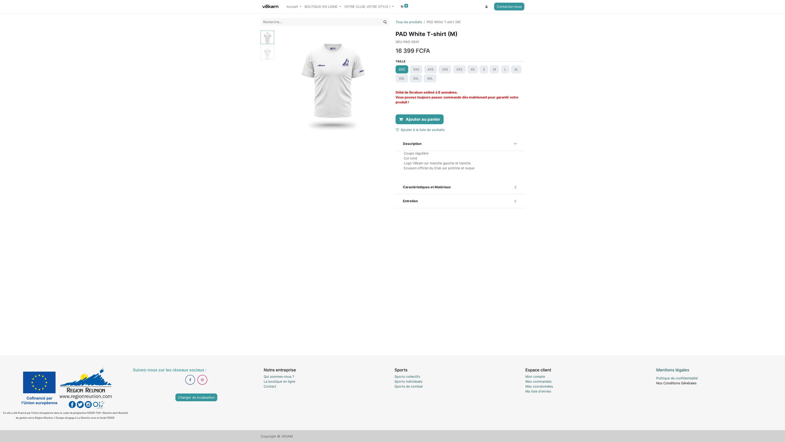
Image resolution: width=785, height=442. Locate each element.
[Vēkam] (270, 6)
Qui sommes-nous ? (279, 376)
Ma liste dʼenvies (538, 391)
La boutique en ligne (279, 381)
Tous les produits (409, 22)
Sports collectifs (407, 376)
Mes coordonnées (539, 386)
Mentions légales (672, 370)
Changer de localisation (196, 397)
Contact (270, 386)
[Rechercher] (385, 22)
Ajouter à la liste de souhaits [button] (423, 130)
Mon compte (535, 376)
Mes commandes (538, 381)
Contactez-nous (509, 7)
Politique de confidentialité (677, 378)
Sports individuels (408, 381)
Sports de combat (409, 386)
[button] (284, 82)
